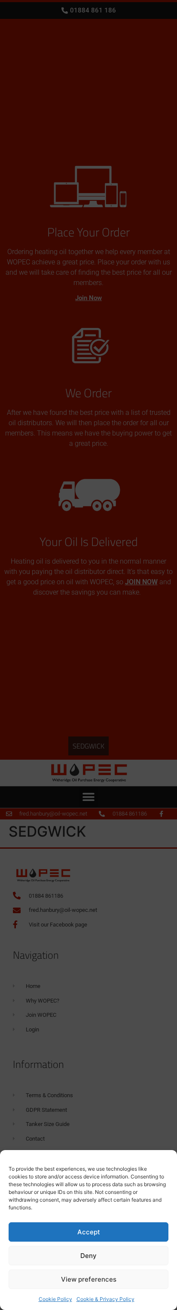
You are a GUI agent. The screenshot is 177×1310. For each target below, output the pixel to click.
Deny (88, 1256)
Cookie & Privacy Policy (105, 1299)
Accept (88, 1232)
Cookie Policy (55, 1299)
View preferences (88, 1279)
